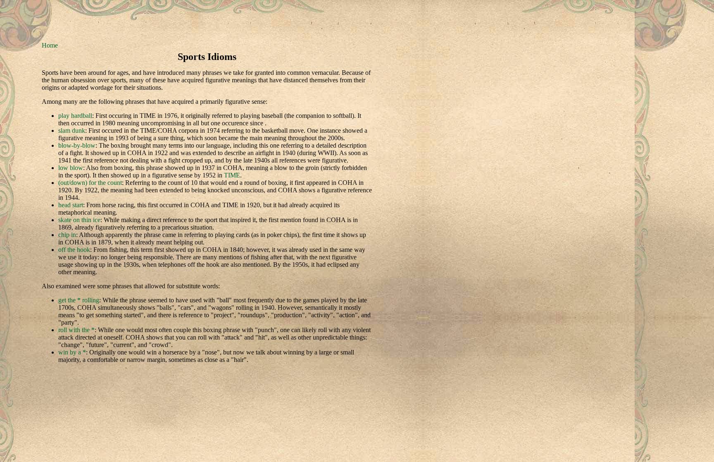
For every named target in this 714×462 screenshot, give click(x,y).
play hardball (75, 115)
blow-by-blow (76, 145)
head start (70, 204)
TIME (232, 175)
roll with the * (76, 329)
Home (50, 45)
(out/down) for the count (90, 182)
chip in (67, 234)
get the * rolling (78, 300)
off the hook (74, 249)
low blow (70, 167)
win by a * (72, 352)
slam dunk (71, 130)
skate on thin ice (79, 219)
